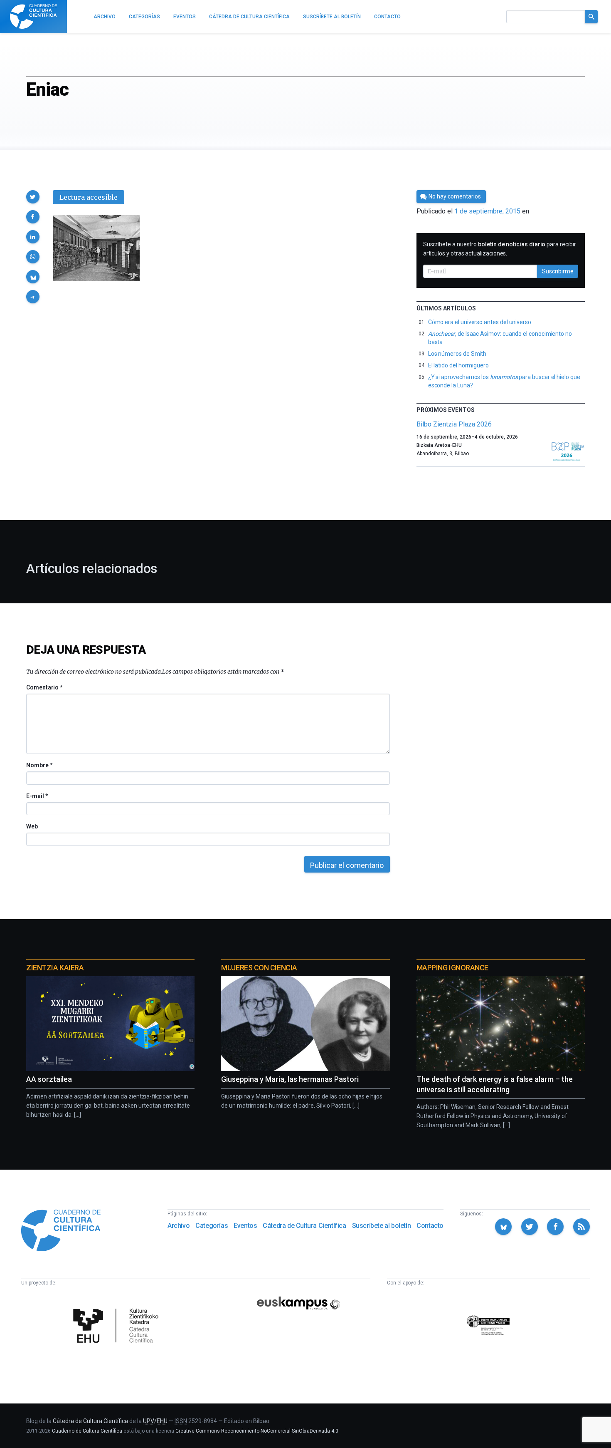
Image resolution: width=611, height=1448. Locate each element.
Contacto (429, 1226)
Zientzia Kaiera (55, 967)
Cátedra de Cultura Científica (304, 1226)
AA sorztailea (49, 1079)
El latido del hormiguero (458, 365)
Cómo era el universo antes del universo (479, 322)
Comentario (44, 687)
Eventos (245, 1226)
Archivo (179, 1226)
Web (32, 826)
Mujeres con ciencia (259, 967)
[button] (32, 196)
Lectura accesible (88, 197)
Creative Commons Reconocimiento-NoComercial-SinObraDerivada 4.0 (256, 1431)
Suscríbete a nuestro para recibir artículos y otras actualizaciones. (499, 249)
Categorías (211, 1226)
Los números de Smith (457, 353)
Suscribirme (558, 271)
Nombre (39, 765)
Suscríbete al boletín (381, 1226)
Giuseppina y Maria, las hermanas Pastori (290, 1079)
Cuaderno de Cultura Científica (87, 1431)
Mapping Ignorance (452, 967)
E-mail (36, 796)
